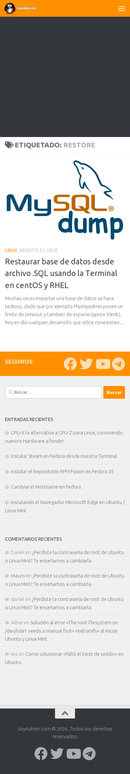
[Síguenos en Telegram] (118, 364)
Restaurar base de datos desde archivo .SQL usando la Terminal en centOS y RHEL (61, 273)
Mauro (18, 575)
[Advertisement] (65, 68)
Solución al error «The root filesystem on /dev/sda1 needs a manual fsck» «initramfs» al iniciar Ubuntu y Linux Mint (61, 631)
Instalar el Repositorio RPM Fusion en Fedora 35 (62, 471)
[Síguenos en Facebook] (70, 364)
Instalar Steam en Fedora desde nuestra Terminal (64, 456)
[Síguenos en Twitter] (86, 364)
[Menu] (121, 8)
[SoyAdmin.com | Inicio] (26, 8)
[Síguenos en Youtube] (102, 364)
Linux (11, 250)
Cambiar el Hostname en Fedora (46, 487)
